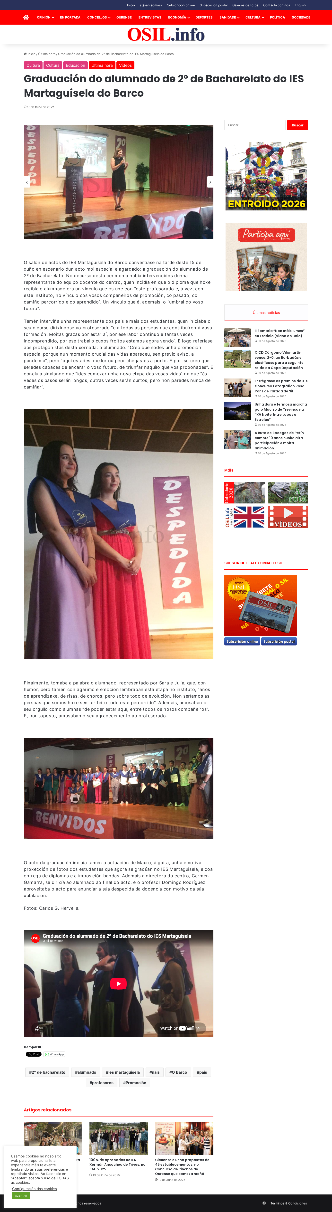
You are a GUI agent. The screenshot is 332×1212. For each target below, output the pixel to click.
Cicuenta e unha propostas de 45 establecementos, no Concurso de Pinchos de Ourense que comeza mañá (182, 1166)
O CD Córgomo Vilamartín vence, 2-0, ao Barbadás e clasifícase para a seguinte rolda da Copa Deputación (279, 360)
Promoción (136, 1082)
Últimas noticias (266, 312)
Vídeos (125, 65)
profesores (103, 1082)
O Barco (179, 1072)
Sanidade (227, 17)
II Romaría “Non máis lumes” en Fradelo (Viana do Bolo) (280, 333)
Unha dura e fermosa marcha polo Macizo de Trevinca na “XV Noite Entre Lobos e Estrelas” (281, 412)
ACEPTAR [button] (21, 1195)
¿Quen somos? (151, 5)
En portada (70, 17)
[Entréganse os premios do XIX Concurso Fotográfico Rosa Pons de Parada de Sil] (237, 388)
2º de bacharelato (48, 1072)
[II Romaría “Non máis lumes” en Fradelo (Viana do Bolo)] (237, 337)
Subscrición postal (213, 5)
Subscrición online (181, 5)
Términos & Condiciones (289, 1203)
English (300, 5)
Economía (177, 17)
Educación (75, 65)
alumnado (87, 1072)
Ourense (124, 17)
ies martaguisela (124, 1072)
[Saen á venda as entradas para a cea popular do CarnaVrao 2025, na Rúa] (53, 1138)
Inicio (131, 5)
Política (277, 17)
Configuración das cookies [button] (34, 1189)
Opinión (44, 17)
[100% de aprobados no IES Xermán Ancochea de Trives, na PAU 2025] (118, 1138)
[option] (118, 182)
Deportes (204, 17)
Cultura (253, 17)
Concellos (97, 17)
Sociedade (301, 17)
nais (156, 1072)
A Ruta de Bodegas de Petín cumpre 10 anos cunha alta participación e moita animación (279, 440)
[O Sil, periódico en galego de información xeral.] (166, 34)
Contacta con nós (276, 5)
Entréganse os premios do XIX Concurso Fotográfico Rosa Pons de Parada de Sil (281, 386)
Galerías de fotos (245, 5)
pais (203, 1072)
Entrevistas (150, 17)
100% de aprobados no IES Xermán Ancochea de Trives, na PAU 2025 (117, 1164)
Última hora (46, 54)
